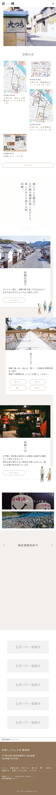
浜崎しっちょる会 (19, 770)
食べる (37, 382)
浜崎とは (5, 770)
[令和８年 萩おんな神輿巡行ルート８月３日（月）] (15, 77)
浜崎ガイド (6, 776)
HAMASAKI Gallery (23, 776)
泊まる (37, 388)
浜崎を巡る (14, 768)
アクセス (33, 770)
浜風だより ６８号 (13, 156)
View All (28, 165)
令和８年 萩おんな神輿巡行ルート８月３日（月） (14, 100)
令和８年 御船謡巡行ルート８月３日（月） (40, 83)
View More (14, 300)
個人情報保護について (10, 778)
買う (18, 388)
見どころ (17, 382)
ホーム (5, 768)
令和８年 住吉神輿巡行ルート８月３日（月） (41, 128)
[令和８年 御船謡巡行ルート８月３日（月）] (41, 69)
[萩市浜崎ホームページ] (8, 3)
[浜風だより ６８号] (15, 142)
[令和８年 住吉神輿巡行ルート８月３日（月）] (41, 105)
